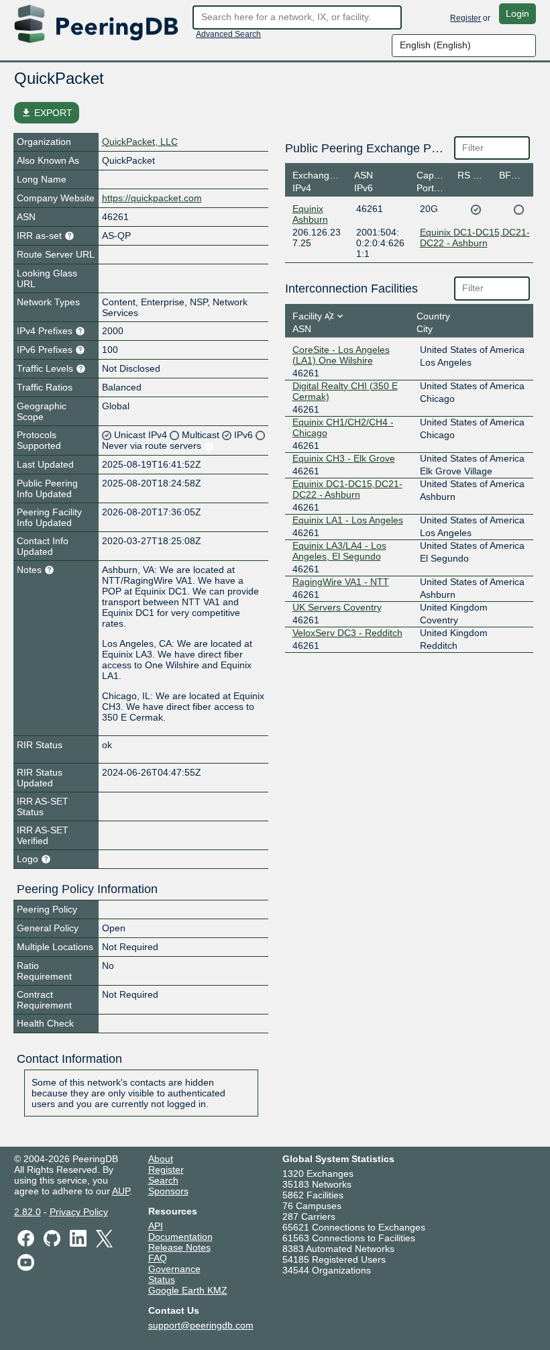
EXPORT (46, 112)
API (155, 1226)
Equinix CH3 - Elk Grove (343, 458)
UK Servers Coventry (337, 607)
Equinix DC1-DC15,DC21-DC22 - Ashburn (475, 237)
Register (465, 18)
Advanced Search (228, 34)
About (160, 1158)
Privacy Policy (79, 1211)
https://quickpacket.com (152, 198)
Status (161, 1279)
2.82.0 (27, 1211)
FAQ (157, 1258)
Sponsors (168, 1191)
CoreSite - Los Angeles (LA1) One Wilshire (341, 355)
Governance (174, 1268)
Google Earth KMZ (187, 1290)
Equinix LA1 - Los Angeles (347, 520)
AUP (120, 1191)
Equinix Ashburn (310, 214)
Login (517, 13)
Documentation (180, 1236)
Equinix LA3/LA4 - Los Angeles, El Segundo (339, 551)
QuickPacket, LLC (140, 141)
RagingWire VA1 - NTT (340, 581)
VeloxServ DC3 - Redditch (347, 632)
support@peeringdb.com (201, 1325)
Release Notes (179, 1247)
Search (163, 1180)
